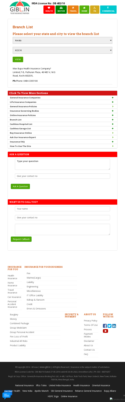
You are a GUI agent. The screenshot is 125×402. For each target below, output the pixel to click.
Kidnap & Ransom (36, 299)
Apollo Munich (42, 390)
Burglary (14, 314)
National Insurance (24, 385)
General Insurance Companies (25, 97)
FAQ (86, 354)
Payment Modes (88, 335)
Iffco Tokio (41, 385)
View (18, 59)
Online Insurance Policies (23, 115)
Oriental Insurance (101, 385)
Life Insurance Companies (23, 102)
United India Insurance (60, 385)
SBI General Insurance (62, 390)
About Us (88, 345)
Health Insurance (12, 277)
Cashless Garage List (20, 128)
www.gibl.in (45, 367)
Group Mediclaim (18, 327)
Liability (30, 282)
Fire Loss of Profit (19, 336)
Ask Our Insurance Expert (23, 137)
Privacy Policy (90, 320)
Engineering (32, 286)
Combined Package (19, 323)
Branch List (15, 119)
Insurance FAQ (17, 141)
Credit (29, 304)
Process (88, 329)
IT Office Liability (35, 295)
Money (13, 318)
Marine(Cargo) (34, 277)
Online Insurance (69, 396)
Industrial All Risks (18, 341)
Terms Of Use (91, 325)
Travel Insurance (12, 291)
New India (27, 390)
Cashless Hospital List (21, 124)
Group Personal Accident (22, 332)
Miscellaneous (34, 290)
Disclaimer (89, 341)
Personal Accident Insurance (12, 304)
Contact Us (89, 349)
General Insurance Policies (23, 106)
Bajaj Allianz (110, 390)
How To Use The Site (20, 146)
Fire (28, 273)
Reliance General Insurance (88, 390)
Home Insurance (12, 284)
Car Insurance (14, 297)
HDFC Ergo (53, 396)
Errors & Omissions (36, 308)
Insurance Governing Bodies (24, 110)
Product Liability (18, 345)
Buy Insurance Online (21, 133)
